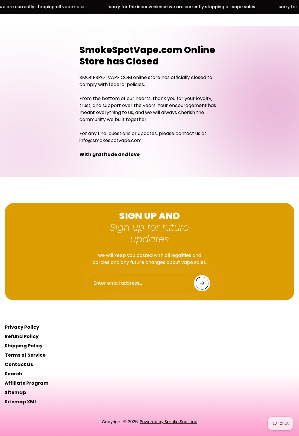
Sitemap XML (21, 401)
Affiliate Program (26, 383)
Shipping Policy (24, 345)
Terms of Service (25, 355)
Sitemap (15, 392)
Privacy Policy (22, 327)
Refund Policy (22, 336)
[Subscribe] (202, 283)
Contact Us (19, 364)
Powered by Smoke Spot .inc (168, 422)
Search (13, 373)
